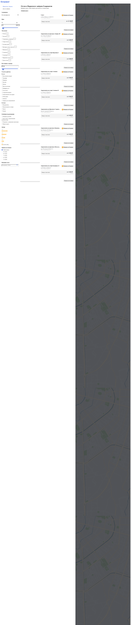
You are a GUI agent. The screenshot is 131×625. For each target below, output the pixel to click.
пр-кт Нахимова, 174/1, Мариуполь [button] (47, 129)
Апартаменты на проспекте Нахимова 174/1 (51, 128)
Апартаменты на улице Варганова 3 (50, 52)
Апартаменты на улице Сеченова (49, 71)
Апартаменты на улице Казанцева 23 (50, 165)
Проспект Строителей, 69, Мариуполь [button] (47, 111)
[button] (10, 7)
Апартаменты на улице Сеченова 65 (50, 90)
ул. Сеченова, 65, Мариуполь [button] (46, 73)
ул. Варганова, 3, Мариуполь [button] (46, 54)
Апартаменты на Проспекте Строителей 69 (51, 109)
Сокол (42, 15)
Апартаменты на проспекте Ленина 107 (50, 33)
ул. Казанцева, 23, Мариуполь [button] (46, 167)
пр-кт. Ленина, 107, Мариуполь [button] (46, 35)
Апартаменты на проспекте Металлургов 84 (51, 147)
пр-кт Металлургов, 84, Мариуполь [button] (47, 148)
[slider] (3, 28)
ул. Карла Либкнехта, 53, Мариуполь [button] (47, 16)
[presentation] (10, 15)
